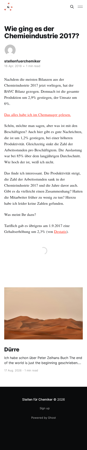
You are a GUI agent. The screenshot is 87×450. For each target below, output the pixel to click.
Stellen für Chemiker (37, 399)
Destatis (60, 231)
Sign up (45, 408)
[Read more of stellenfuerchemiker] (10, 50)
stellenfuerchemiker (22, 61)
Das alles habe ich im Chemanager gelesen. (37, 114)
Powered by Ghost (43, 417)
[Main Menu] (80, 7)
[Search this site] (72, 6)
